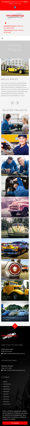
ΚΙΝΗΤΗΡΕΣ (7, 193)
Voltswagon (8, 318)
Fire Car (6, 255)
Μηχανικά (6, 386)
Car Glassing (5, 236)
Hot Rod (6, 297)
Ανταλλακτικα (7, 384)
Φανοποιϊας (6, 389)
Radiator (17, 103)
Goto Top (15, 326)
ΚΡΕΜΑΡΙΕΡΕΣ (9, 151)
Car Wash (4, 215)
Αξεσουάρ (6, 401)
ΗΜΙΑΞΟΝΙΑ (7, 130)
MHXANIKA (5, 132)
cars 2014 (7, 276)
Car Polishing (5, 257)
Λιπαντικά (6, 399)
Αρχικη (5, 381)
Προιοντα (5, 394)
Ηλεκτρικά (6, 391)
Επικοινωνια (6, 404)
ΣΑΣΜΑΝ (6, 172)
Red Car (6, 214)
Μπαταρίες (6, 396)
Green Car (12, 103)
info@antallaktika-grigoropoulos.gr (16, 353)
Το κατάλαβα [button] (15, 423)
